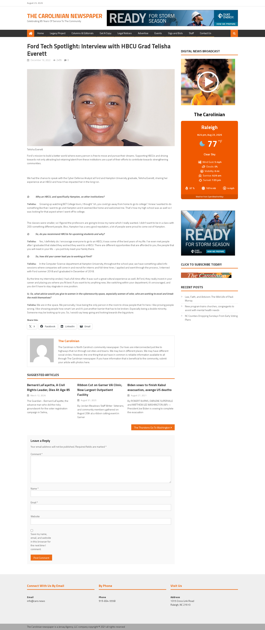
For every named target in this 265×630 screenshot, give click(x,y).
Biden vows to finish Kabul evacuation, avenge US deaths (149, 387)
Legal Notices (125, 33)
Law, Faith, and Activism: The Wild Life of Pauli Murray (209, 298)
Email (34, 502)
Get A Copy (105, 33)
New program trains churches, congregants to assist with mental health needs (209, 308)
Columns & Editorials (83, 33)
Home (40, 33)
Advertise (143, 33)
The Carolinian (68, 340)
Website (35, 516)
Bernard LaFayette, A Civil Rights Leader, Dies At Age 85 (48, 387)
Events (158, 33)
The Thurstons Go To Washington (152, 427)
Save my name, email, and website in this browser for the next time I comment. (41, 541)
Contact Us (205, 33)
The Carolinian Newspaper (64, 16)
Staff (191, 33)
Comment (37, 454)
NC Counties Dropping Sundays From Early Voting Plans (211, 317)
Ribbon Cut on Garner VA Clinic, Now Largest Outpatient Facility (99, 389)
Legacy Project (57, 33)
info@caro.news (36, 601)
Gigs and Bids (175, 33)
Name (35, 488)
